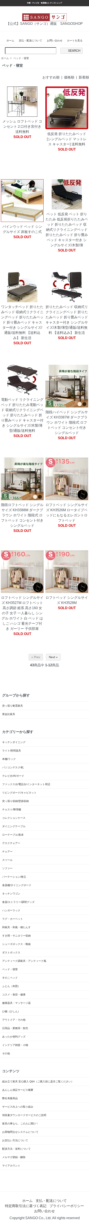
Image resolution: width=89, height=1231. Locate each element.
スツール (7, 860)
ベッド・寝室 (21, 58)
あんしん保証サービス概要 (17, 1089)
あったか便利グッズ (13, 1036)
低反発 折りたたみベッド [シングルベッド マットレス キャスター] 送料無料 (67, 139)
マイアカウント (11, 1165)
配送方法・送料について (16, 1148)
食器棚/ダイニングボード (16, 885)
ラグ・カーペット (12, 918)
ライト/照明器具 (11, 750)
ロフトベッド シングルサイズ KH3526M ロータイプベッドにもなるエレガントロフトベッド (67, 512)
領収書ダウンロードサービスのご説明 (24, 1115)
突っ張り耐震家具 (12, 705)
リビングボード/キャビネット (19, 792)
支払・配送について (30, 40)
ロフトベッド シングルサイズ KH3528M (67, 600)
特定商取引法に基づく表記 (25, 1206)
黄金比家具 (8, 714)
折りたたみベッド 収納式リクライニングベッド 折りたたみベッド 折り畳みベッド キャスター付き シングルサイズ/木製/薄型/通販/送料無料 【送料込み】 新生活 (67, 320)
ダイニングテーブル (13, 826)
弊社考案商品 (10, 1098)
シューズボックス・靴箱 (16, 944)
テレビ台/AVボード (13, 775)
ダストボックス (11, 952)
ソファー (7, 868)
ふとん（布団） (11, 986)
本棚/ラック (9, 759)
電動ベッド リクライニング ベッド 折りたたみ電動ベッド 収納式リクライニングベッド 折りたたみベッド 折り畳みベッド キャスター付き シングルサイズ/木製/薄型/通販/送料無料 (22, 415)
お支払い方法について (15, 1140)
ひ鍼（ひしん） (11, 1011)
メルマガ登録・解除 (13, 1157)
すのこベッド (10, 977)
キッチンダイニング (13, 742)
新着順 (84, 77)
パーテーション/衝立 (14, 876)
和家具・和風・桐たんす (16, 927)
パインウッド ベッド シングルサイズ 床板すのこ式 (22, 229)
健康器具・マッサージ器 (16, 1003)
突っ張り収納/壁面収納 (15, 801)
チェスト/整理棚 (11, 809)
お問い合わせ (54, 40)
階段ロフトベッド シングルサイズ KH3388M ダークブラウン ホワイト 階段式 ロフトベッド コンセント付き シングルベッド (22, 515)
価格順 (69, 77)
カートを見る (75, 40)
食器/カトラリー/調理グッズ (18, 902)
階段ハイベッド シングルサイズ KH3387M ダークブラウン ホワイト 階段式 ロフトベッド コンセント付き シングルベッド (67, 422)
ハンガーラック (11, 910)
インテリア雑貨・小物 (15, 1045)
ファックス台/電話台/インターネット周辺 (26, 784)
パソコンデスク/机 (13, 767)
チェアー (7, 851)
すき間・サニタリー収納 (16, 935)
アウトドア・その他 (13, 1019)
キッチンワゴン (11, 893)
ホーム (10, 40)
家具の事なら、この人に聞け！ (20, 1123)
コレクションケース (13, 817)
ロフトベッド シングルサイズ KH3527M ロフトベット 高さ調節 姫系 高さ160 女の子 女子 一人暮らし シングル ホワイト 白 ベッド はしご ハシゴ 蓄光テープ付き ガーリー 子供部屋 (22, 613)
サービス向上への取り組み (17, 1106)
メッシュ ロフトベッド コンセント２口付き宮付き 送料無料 (23, 126)
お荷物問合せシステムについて (20, 1132)
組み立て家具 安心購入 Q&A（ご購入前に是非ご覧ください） (38, 1081)
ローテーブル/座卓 (13, 834)
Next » (53, 657)
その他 (6, 1053)
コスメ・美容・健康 (13, 994)
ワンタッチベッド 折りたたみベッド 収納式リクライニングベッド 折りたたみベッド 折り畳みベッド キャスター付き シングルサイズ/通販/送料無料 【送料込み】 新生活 (22, 322)
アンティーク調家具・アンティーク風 (24, 960)
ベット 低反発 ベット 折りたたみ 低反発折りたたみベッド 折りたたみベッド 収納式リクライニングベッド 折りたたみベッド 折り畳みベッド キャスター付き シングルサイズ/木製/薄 (67, 229)
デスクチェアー (11, 843)
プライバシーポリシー (66, 1206)
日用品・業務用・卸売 (15, 1028)
